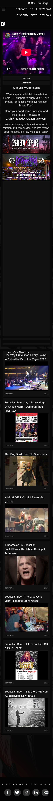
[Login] (46, 3)
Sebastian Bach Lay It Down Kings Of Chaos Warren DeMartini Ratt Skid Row (25, 406)
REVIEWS (45, 15)
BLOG (31, 3)
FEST (34, 15)
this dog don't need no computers (26, 454)
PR (31, 9)
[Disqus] (26, 221)
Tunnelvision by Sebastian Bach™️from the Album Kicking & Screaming (25, 549)
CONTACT (21, 9)
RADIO (41, 3)
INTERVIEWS (43, 9)
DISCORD (22, 15)
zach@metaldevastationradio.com (26, 118)
